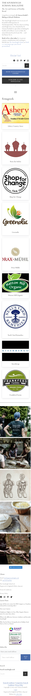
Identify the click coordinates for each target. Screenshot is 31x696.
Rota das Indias (15, 161)
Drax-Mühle (15, 268)
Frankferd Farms (15, 395)
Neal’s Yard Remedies (15, 335)
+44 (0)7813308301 (7, 580)
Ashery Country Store (15, 126)
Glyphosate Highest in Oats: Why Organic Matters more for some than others (14, 613)
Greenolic (15, 232)
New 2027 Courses (5, 609)
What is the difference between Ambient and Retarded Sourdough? (15, 618)
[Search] (27, 65)
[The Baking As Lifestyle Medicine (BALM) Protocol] (15, 548)
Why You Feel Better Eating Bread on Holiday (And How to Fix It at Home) (14, 623)
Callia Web (19, 694)
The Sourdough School (16, 42)
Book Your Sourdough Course (15, 72)
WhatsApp (13, 55)
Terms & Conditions (9, 683)
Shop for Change (15, 197)
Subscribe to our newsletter (16, 80)
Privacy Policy (19, 685)
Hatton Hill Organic (15, 295)
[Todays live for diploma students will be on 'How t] (15, 421)
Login (15, 689)
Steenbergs (15, 364)
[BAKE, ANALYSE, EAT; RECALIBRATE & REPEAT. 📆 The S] (15, 453)
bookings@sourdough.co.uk (11, 578)
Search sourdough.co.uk (7, 669)
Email (19, 55)
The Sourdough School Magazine (12, 4)
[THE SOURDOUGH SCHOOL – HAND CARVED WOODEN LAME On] (15, 517)
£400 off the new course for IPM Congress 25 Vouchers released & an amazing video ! (15, 605)
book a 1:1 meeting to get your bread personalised (15, 44)
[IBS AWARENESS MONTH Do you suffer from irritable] (15, 485)
